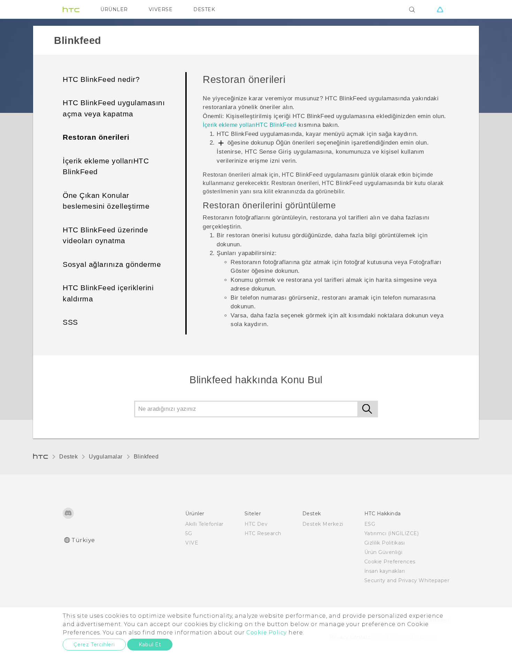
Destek (68, 457)
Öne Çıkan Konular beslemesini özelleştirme (106, 200)
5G (188, 533)
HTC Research (263, 533)
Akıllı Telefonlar (204, 524)
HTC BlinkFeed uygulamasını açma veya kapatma (114, 108)
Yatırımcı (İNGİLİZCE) (391, 533)
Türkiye (83, 540)
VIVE (191, 543)
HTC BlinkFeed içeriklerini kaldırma (108, 293)
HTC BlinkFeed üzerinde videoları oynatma (105, 235)
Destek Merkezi (322, 524)
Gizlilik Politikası (384, 543)
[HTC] (71, 9)
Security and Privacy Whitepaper (407, 580)
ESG (369, 524)
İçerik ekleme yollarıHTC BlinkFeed (106, 166)
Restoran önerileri (96, 137)
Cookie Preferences (390, 561)
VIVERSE (161, 9)
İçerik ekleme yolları (249, 125)
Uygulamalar (106, 457)
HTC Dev (256, 524)
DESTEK (204, 9)
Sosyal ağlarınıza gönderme (112, 264)
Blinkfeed (146, 457)
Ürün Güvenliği (383, 552)
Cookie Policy (266, 632)
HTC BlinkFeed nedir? (101, 79)
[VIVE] (440, 9)
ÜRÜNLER (114, 9)
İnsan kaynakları (384, 571)
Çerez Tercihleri (94, 644)
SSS (70, 322)
